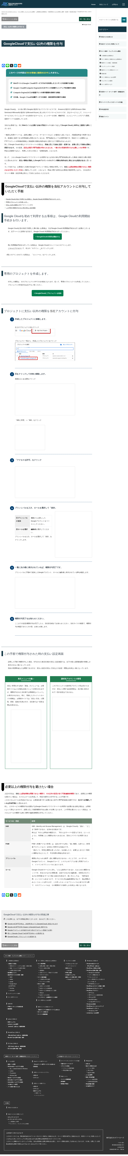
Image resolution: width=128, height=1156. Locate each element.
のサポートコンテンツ (19, 955)
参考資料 (63, 1081)
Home (93, 4)
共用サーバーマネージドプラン (41, 1072)
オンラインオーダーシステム (15, 1119)
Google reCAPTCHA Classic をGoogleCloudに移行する (28, 927)
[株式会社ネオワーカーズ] (114, 1131)
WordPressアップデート (93, 1008)
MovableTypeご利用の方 (14, 1032)
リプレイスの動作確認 (68, 1068)
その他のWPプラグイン (94, 1001)
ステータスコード (72, 966)
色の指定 (70, 970)
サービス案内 (91, 1068)
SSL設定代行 (105, 109)
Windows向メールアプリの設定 (16, 1066)
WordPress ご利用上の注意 (93, 968)
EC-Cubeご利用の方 (13, 1043)
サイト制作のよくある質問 (109, 77)
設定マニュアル (37, 1091)
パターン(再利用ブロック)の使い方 (96, 979)
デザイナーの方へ (44, 975)
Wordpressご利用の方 (92, 960)
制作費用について (12, 972)
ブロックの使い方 (91, 981)
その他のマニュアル (70, 975)
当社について (103, 4)
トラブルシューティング (71, 963)
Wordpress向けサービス (93, 963)
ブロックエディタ (93, 977)
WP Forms (91, 993)
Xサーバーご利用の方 (43, 1012)
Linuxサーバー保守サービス (40, 1061)
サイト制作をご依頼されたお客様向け (112, 59)
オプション (36, 1077)
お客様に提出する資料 (15, 970)
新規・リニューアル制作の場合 (17, 968)
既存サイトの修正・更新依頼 (109, 63)
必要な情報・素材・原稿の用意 (47, 966)
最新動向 (42, 970)
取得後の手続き (64, 1083)
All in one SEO (92, 997)
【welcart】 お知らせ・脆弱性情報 (16, 1026)
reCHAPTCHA (11, 986)
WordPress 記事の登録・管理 (94, 970)
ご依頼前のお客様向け (108, 55)
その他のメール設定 (13, 1084)
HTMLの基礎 (68, 972)
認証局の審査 (91, 1072)
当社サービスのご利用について (110, 44)
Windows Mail (13, 1075)
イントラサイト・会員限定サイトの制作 (47, 997)
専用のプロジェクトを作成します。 (17, 202)
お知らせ (35, 1075)
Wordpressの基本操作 (94, 972)
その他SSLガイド (90, 1086)
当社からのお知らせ (107, 37)
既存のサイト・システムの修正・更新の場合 (21, 966)
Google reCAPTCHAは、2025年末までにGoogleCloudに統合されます (33, 924)
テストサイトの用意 (45, 981)
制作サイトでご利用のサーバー (110, 70)
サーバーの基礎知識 (43, 1014)
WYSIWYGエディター (94, 984)
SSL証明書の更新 (90, 1084)
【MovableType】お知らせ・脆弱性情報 (18, 1035)
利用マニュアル (11, 1022)
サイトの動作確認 (42, 977)
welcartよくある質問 (13, 1024)
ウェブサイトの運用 (107, 81)
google (11, 981)
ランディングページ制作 (108, 66)
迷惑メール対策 (11, 1064)
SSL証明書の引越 (67, 1070)
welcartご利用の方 (12, 1019)
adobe (11, 979)
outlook (11, 1071)
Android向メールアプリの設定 (15, 1082)
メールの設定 (11, 1061)
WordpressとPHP (93, 1010)
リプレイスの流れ (65, 1066)
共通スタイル (68, 968)
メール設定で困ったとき (14, 1086)
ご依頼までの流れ (12, 963)
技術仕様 (104, 73)
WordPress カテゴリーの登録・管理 (96, 986)
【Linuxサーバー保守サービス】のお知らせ (44, 1064)
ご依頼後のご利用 (14, 1121)
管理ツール (38, 1093)
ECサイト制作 (41, 984)
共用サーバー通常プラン (40, 1083)
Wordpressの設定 (91, 1004)
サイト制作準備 (41, 963)
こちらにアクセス (14, 248)
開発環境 (10, 1009)
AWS (11, 977)
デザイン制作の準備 (45, 968)
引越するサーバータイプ (67, 1063)
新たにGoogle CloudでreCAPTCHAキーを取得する (26, 933)
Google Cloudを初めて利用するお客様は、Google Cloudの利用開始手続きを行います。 (33, 199)
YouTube (12, 988)
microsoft (12, 990)
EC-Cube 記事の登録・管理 (15, 1048)
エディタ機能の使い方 (94, 975)
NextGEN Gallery (93, 999)
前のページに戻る (10, 19)
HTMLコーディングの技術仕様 (15, 1006)
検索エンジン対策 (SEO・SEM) (73, 977)
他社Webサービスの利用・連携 (15, 975)
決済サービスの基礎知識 (46, 988)
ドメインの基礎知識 (66, 1079)
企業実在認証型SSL (93, 1081)
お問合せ (115, 4)
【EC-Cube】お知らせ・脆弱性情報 (17, 1046)
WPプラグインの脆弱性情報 (96, 995)
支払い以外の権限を (12, 205)
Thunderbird (13, 1073)
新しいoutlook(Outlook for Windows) (19, 1068)
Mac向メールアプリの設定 (14, 1077)
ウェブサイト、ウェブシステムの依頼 (19, 1123)
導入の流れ (90, 1070)
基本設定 (35, 1066)
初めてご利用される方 (91, 1066)
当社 (6, 125)
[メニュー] (123, 4)
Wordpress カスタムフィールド (95, 988)
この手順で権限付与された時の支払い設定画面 (21, 208)
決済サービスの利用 (45, 986)
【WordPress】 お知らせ (93, 966)
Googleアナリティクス (73, 979)
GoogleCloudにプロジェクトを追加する (22, 936)
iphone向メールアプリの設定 (15, 1080)
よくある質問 (89, 1075)
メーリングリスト (40, 1095)
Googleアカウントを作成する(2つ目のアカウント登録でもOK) (30, 930)
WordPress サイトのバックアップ (95, 1006)
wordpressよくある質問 (93, 1013)
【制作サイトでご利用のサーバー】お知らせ (49, 1009)
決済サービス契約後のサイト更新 (48, 990)
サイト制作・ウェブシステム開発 (110, 51)
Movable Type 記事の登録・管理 (16, 1037)
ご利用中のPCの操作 (45, 979)
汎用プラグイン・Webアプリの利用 (49, 972)
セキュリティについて (13, 1117)
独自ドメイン (105, 116)
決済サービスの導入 (45, 995)
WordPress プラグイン (92, 990)
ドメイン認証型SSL (93, 1079)
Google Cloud (13, 984)
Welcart (42, 993)
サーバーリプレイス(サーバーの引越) (112, 102)
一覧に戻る (86, 19)
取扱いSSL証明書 (90, 1077)
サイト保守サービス (107, 84)
